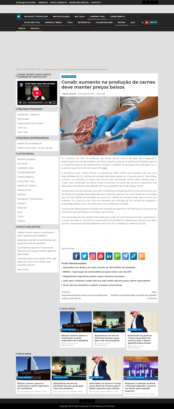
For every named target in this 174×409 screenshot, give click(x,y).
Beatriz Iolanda (70, 94)
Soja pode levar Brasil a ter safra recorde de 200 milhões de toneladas (99, 267)
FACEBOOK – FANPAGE (28, 115)
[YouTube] (101, 256)
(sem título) (23, 269)
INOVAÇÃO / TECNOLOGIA (36, 16)
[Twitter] (84, 256)
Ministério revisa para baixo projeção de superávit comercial (134, 295)
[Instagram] (92, 256)
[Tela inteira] (54, 102)
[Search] (142, 22)
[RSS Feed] (141, 256)
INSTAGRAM (23, 119)
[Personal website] (133, 256)
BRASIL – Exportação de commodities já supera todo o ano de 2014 (97, 272)
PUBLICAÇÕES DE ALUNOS (30, 123)
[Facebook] (76, 256)
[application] (37, 93)
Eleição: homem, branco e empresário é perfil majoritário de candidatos (74, 338)
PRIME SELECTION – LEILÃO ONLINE (35, 148)
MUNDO (21, 203)
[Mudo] (50, 102)
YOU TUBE (22, 132)
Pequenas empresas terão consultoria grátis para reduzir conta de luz (84, 295)
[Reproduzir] (20, 102)
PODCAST (35, 28)
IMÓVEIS (121, 22)
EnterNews (95, 406)
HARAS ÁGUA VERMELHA (29, 144)
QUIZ (132, 22)
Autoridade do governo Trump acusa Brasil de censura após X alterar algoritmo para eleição (36, 251)
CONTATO (96, 2)
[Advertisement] (87, 50)
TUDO (70, 22)
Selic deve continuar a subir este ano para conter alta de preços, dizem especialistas (106, 281)
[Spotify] (117, 256)
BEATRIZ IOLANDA (61, 16)
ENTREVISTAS (84, 22)
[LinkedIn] (109, 256)
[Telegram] (125, 256)
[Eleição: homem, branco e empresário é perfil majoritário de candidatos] (76, 321)
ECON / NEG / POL (32, 22)
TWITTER (22, 128)
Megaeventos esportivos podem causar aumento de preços (94, 276)
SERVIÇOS (43, 2)
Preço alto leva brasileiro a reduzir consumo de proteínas (92, 285)
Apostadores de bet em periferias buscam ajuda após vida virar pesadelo (107, 338)
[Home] (18, 16)
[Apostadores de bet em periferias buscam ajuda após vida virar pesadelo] (109, 321)
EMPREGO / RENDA (53, 22)
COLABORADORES (104, 22)
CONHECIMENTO (117, 16)
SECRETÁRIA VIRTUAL (79, 2)
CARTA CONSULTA (58, 2)
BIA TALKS (80, 16)
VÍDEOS (21, 28)
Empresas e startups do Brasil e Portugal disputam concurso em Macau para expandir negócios (36, 261)
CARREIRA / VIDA (97, 16)
